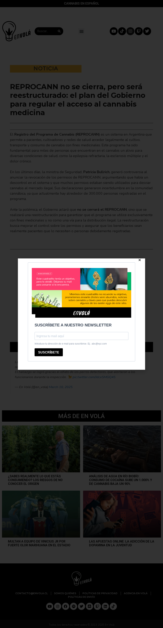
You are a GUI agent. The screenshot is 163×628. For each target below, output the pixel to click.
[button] (139, 259)
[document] (81, 314)
